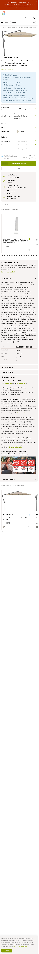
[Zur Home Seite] (3, 13)
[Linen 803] (3, 527)
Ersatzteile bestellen (16, 447)
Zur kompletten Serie (8, 272)
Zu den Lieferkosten (24, 413)
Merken (19, 168)
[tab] (18, 278)
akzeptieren (7, 951)
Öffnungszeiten (6, 383)
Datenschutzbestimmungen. (21, 946)
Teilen (6, 204)
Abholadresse (21, 383)
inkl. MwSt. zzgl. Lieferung (29, 158)
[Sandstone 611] (35, 527)
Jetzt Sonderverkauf (15, 2)
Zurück (5, 27)
